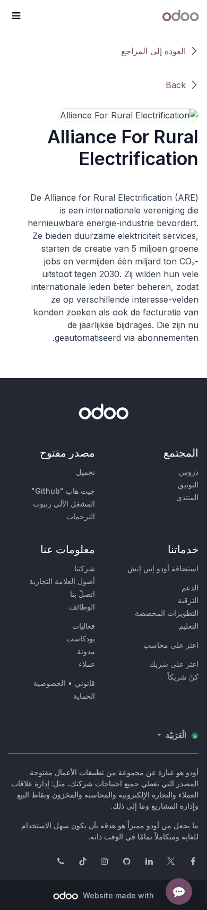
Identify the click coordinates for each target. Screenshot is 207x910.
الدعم (190, 587)
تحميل (85, 471)
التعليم (189, 625)
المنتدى (187, 497)
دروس (189, 471)
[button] (16, 16)
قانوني (85, 683)
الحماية (84, 695)
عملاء (87, 663)
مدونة (86, 651)
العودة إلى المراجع (153, 51)
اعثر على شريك (174, 663)
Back (176, 85)
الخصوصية (49, 683)
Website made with (117, 895)
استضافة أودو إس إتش (163, 568)
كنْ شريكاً (183, 676)
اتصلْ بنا (82, 593)
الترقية (188, 600)
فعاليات (83, 625)
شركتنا (84, 568)
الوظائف (82, 606)
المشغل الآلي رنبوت (64, 503)
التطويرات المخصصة (167, 612)
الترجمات (80, 516)
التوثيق (188, 484)
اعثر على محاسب (171, 644)
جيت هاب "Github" (63, 490)
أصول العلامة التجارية (62, 581)
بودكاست (80, 638)
